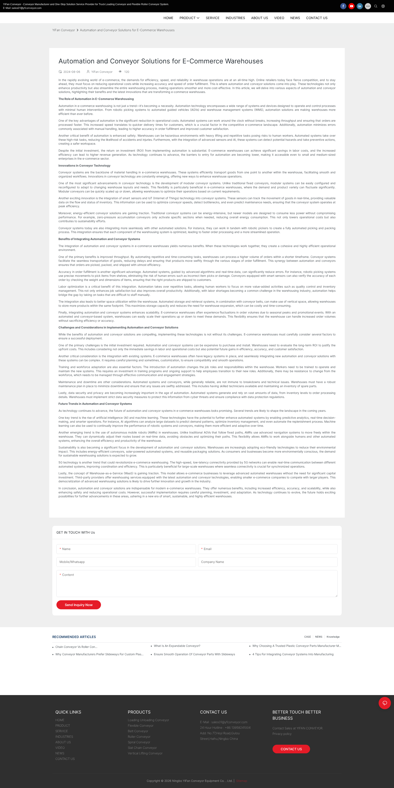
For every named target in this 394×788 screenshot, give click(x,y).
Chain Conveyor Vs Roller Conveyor (76, 646)
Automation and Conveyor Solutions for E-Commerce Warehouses (127, 30)
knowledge (333, 636)
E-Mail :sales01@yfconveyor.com (22, 7)
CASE (307, 636)
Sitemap (241, 780)
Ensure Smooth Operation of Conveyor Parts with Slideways (194, 654)
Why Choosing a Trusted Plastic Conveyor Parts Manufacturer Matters (297, 645)
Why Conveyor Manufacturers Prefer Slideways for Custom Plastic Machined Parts (100, 654)
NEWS (318, 636)
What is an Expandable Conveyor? (177, 645)
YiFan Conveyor (63, 30)
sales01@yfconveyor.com (229, 722)
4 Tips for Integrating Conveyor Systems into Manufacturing (293, 654)
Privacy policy (282, 734)
